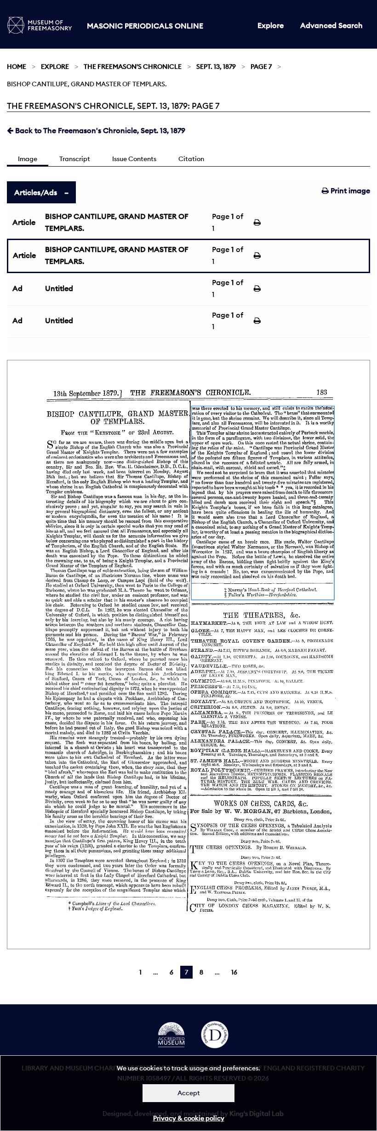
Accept (188, 1093)
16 (234, 972)
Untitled (59, 288)
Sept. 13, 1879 (216, 66)
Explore (270, 25)
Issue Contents (134, 159)
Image (27, 159)
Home (16, 66)
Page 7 (261, 66)
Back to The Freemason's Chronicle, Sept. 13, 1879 (99, 130)
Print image (349, 190)
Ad (17, 288)
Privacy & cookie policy (188, 1118)
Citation (191, 159)
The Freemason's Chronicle (133, 66)
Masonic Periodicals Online (145, 25)
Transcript (74, 159)
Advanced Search (331, 25)
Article (23, 222)
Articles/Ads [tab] (35, 192)
